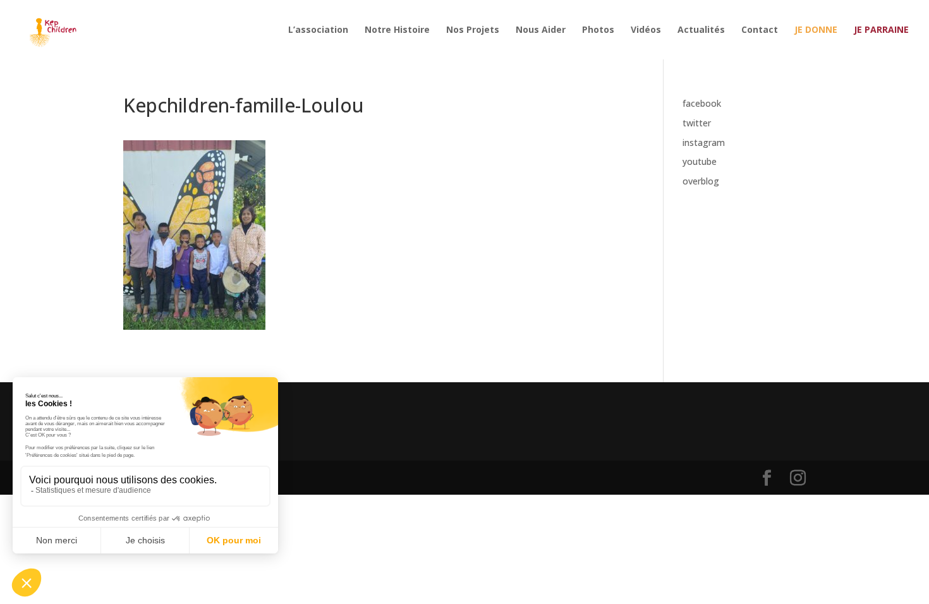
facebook (702, 103)
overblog (701, 181)
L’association (318, 30)
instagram (704, 142)
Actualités (701, 30)
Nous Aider (541, 30)
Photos (598, 30)
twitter (697, 123)
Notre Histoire (397, 30)
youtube (700, 161)
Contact (759, 30)
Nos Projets (472, 30)
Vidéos (646, 30)
